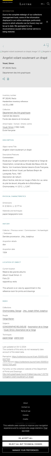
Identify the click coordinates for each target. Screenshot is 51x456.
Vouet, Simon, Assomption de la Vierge (20, 330)
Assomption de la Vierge (38, 327)
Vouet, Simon (8, 63)
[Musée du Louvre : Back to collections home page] (25, 4)
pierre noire (19, 338)
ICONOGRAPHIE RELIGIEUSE (14, 327)
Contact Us (25, 407)
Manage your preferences (25, 450)
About (25, 403)
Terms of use (25, 411)
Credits (25, 419)
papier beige (8, 338)
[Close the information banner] (47, 21)
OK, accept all (26, 438)
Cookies (25, 415)
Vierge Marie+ (8, 319)
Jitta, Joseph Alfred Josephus (35, 311)
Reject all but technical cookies (25, 444)
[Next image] (46, 46)
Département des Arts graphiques (16, 113)
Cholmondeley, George (12, 311)
